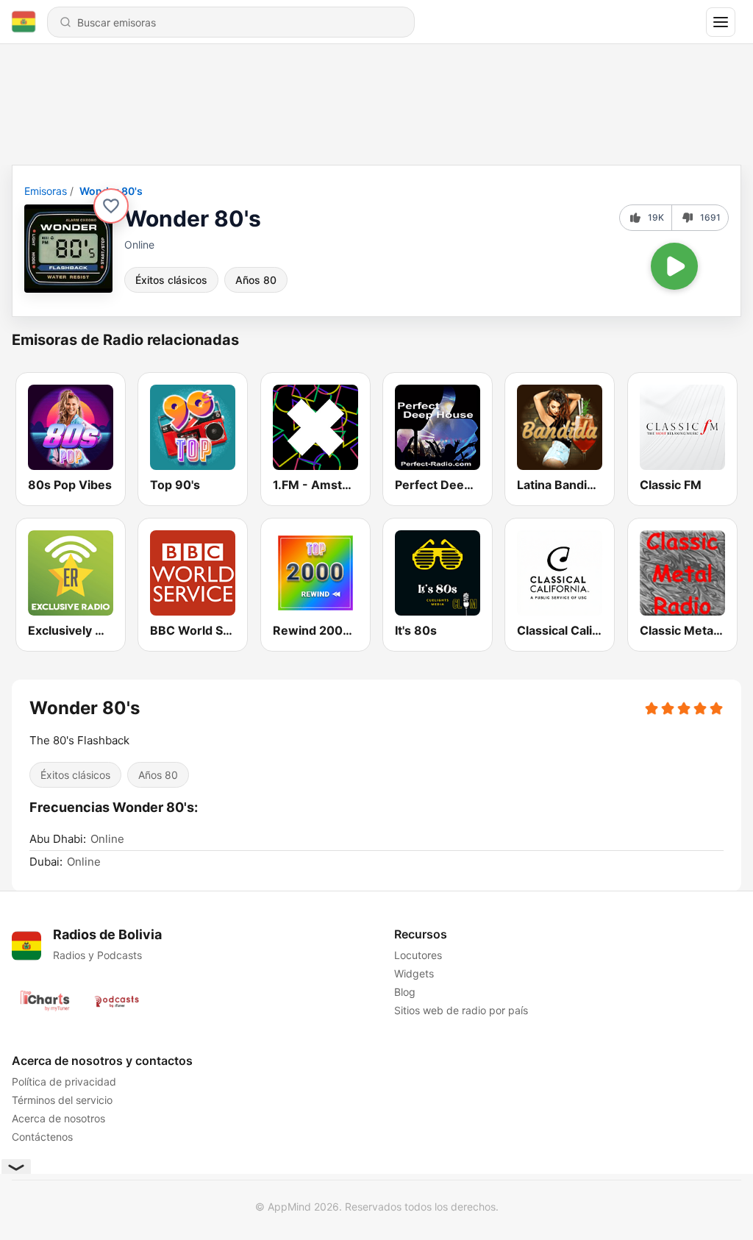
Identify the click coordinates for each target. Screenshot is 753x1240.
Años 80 (255, 280)
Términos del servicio (62, 1100)
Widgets (414, 973)
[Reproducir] (674, 266)
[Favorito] (111, 206)
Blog (404, 992)
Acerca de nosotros (58, 1118)
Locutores (418, 955)
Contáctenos (42, 1136)
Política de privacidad (64, 1081)
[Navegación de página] (720, 22)
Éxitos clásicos (171, 280)
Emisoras (45, 191)
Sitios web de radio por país (461, 1010)
